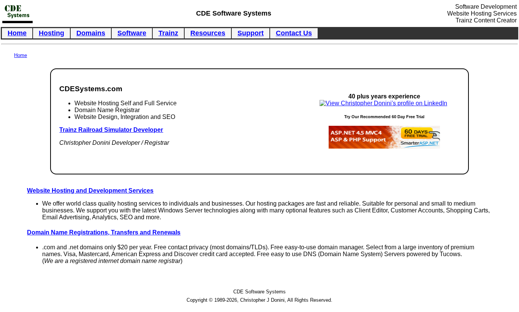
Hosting (51, 33)
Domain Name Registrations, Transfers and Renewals (103, 232)
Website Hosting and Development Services (90, 190)
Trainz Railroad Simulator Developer (111, 130)
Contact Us (294, 33)
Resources (207, 33)
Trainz (168, 33)
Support (250, 33)
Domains (90, 33)
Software (131, 33)
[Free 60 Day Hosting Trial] (384, 146)
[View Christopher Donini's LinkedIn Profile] (383, 103)
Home (17, 33)
